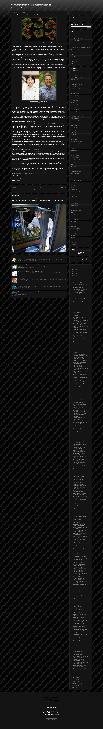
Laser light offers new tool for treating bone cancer (79, 571)
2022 (73, 275)
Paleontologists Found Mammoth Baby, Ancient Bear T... (80, 321)
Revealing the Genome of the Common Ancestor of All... (79, 408)
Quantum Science (74, 210)
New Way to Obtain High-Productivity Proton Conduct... (80, 591)
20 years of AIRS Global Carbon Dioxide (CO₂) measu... (80, 621)
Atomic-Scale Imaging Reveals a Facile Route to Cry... (80, 460)
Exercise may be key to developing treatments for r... (80, 605)
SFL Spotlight (73, 219)
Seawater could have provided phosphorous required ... (79, 414)
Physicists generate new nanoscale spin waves (78, 660)
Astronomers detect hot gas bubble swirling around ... (79, 478)
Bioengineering (74, 93)
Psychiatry (73, 203)
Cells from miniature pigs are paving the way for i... (79, 641)
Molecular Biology (74, 171)
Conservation (73, 120)
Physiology (73, 198)
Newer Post (15, 187)
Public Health (73, 207)
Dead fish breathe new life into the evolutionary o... (80, 369)
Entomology (73, 132)
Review (72, 214)
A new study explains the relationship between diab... (79, 555)
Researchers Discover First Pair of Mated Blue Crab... (80, 666)
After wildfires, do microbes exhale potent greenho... (79, 384)
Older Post (63, 187)
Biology (72, 97)
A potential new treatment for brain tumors (79, 432)
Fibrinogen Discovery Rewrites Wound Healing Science (26, 198)
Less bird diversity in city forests (80, 360)
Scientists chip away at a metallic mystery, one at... (80, 378)
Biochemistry (73, 91)
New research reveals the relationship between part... (79, 451)
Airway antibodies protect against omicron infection (80, 663)
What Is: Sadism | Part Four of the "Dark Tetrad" (28, 291)
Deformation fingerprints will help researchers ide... (80, 582)
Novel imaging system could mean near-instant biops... (79, 411)
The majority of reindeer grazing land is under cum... (80, 285)
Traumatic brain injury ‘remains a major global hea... (80, 311)
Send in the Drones (77, 576)
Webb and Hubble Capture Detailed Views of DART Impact (80, 355)
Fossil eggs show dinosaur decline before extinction (79, 562)
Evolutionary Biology (75, 141)
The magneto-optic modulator (79, 593)
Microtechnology (74, 168)
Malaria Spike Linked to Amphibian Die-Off (78, 543)
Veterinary (73, 233)
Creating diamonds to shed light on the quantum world (80, 552)
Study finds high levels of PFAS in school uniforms (80, 518)
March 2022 (76, 681)
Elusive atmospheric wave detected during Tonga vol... (79, 568)
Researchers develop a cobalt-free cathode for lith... (80, 491)
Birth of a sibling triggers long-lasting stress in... (79, 363)
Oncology (73, 182)
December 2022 (77, 277)
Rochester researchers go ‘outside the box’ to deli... (79, 644)
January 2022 (76, 685)
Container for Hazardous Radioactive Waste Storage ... (80, 305)
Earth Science (74, 125)
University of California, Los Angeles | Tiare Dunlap (29, 173)
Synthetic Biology (74, 228)
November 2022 (77, 279)
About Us (73, 56)
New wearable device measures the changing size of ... (80, 618)
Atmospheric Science (75, 84)
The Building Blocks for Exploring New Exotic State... (80, 602)
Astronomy (73, 79)
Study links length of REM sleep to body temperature (80, 657)
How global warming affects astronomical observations (79, 485)
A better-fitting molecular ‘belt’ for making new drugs (29, 278)
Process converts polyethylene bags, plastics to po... (80, 339)
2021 (73, 687)
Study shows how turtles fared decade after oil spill (79, 405)
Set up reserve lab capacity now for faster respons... (80, 375)
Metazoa (72, 164)
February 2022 (76, 683)
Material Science (74, 159)
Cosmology (73, 123)
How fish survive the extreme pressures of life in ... (79, 366)
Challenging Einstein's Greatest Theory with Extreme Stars (30, 284)
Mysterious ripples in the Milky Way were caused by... (79, 457)
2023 (73, 273)
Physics (72, 196)
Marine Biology (74, 157)
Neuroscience (18, 180)
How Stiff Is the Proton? (78, 287)
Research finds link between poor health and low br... (80, 296)
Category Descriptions (75, 36)
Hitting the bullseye (77, 632)
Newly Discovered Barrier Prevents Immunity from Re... (80, 515)
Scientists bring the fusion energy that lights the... (80, 372)
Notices (72, 33)
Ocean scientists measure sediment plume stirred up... (79, 503)
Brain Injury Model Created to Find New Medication (79, 609)
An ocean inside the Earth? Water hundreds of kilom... (80, 423)
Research (73, 212)
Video (72, 235)
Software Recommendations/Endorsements (80, 47)
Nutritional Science (75, 180)
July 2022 (75, 674)
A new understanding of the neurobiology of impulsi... (79, 506)
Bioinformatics (74, 95)
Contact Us (73, 54)
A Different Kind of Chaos (78, 393)
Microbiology (73, 166)
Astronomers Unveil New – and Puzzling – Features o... (80, 494)
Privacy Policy (74, 61)
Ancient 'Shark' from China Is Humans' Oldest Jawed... (79, 324)
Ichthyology (73, 152)
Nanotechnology (74, 175)
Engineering (73, 130)
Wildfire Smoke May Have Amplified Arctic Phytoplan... (79, 579)
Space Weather (74, 42)
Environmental (74, 134)
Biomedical (73, 100)
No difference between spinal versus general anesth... (79, 381)
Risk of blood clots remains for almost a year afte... (79, 534)
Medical (72, 162)
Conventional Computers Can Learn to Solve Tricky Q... (79, 466)
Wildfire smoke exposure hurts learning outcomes (79, 330)
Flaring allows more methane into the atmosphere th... (80, 342)
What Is (72, 239)
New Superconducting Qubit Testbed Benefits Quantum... (80, 299)
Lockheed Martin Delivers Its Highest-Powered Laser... (79, 638)
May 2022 (75, 677)
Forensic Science (74, 143)
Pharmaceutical (74, 191)
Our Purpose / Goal (75, 52)
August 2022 (76, 672)
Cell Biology (73, 111)
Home (39, 187)
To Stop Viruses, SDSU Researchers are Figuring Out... (80, 420)
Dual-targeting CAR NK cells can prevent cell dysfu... (80, 308)
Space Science (74, 223)
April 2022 (75, 679)
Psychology (73, 205)
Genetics (72, 146)
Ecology (72, 127)
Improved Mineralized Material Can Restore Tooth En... (79, 627)
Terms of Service (74, 58)
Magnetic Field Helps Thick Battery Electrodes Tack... (79, 417)
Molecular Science (75, 173)
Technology (73, 230)
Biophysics (73, 102)
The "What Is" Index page (76, 38)
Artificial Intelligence (75, 77)
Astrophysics (73, 81)
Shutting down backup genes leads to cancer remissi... (79, 500)
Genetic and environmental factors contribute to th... (79, 348)
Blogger (54, 726)
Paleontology (73, 187)
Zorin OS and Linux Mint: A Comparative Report (28, 264)
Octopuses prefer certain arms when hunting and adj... (80, 525)
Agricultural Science (75, 70)
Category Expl (74, 109)
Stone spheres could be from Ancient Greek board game (30, 271)
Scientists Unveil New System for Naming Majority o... (80, 537)
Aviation (72, 86)
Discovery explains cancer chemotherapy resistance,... (79, 540)
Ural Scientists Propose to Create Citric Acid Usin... (80, 390)
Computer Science (75, 118)
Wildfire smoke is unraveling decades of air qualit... (79, 488)
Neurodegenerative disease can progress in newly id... (80, 398)
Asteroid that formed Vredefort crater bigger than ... (79, 448)
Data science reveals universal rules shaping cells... (80, 612)
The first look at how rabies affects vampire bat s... (79, 546)
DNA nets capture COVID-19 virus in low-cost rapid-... (80, 435)
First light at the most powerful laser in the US (79, 669)
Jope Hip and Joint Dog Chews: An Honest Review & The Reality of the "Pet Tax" (35, 257)
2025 (73, 269)
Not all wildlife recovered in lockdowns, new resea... (79, 475)
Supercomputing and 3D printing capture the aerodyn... (80, 549)
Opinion (72, 185)
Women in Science (75, 242)
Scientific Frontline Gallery (76, 45)
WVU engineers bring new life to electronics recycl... (80, 333)
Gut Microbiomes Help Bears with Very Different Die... (80, 482)
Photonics (73, 194)
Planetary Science (75, 201)
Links (72, 63)
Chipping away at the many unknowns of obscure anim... (80, 293)
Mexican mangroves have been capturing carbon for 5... (80, 630)
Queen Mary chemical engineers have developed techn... (80, 290)
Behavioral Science (75, 88)
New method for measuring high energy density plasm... (80, 559)
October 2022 (76, 280)
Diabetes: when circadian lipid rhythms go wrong (79, 588)
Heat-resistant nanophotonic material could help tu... (79, 463)
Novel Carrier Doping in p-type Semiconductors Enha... (79, 387)
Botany (72, 107)
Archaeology (73, 75)
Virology (72, 237)
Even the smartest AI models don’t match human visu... (80, 596)
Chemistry (73, 114)
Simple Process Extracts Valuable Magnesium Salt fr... (80, 438)
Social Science (74, 221)
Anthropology (73, 72)
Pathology (73, 189)
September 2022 (77, 282)
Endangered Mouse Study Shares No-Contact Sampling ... (80, 574)
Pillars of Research (75, 49)
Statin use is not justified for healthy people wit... (79, 565)
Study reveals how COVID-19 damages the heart (79, 318)
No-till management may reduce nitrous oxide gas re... (80, 654)
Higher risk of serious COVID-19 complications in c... (80, 624)
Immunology (73, 155)
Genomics (73, 148)
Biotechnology (74, 104)
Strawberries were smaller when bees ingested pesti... (80, 650)
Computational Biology (76, 116)
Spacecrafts (73, 226)
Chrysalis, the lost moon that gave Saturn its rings (80, 647)
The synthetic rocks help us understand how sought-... (79, 469)
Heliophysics (73, 150)
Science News (74, 217)
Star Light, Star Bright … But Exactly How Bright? (79, 472)
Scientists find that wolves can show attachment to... (79, 531)
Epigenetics (73, 139)
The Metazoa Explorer (75, 40)
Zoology (72, 244)
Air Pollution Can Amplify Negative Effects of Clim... (80, 442)
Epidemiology (74, 136)
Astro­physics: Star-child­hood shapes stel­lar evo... (79, 585)
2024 (73, 271)
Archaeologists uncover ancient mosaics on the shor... (80, 402)
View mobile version (39, 190)
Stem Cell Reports (32, 106)
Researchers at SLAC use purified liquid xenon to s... (80, 635)
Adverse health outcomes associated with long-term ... (80, 358)
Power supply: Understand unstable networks (79, 345)
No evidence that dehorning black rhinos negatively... (80, 522)
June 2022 (75, 675)
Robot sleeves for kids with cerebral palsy (79, 454)
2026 (73, 267)
